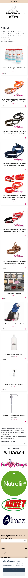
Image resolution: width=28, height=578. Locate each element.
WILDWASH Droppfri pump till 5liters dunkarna (14, 427)
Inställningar (14, 574)
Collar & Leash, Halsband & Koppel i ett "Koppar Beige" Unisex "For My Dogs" (14, 273)
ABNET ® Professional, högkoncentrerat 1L (14, 79)
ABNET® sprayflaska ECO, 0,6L (14, 396)
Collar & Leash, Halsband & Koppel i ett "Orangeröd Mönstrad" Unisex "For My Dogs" (14, 208)
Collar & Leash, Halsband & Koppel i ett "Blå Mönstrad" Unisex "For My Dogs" (14, 175)
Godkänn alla (14, 570)
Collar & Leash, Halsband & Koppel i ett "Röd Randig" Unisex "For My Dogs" (14, 241)
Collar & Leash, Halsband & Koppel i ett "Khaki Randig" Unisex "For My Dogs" (14, 143)
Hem (2, 36)
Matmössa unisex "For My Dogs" (14, 335)
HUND (6, 36)
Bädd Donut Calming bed (14, 305)
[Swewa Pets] (13, 19)
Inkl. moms (13, 1)
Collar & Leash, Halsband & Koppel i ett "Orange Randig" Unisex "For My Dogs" (14, 111)
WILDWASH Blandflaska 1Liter (14, 365)
